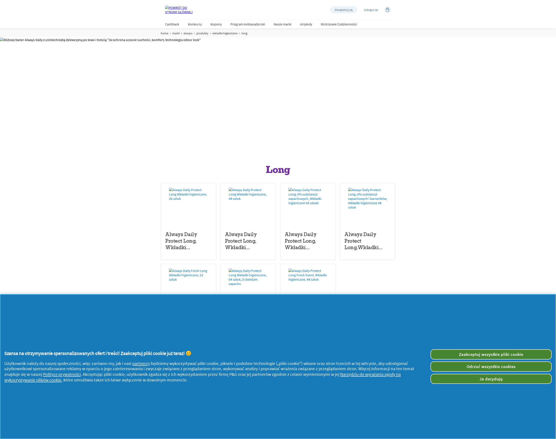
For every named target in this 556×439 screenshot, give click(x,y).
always (188, 33)
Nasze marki (282, 24)
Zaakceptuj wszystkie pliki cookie (491, 354)
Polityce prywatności (62, 374)
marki (176, 33)
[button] (343, 9)
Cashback (172, 24)
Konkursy (195, 24)
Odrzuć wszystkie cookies (491, 366)
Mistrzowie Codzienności (339, 24)
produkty (202, 33)
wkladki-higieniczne (225, 33)
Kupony (216, 24)
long (244, 33)
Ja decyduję (491, 378)
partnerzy (141, 363)
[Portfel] (387, 9)
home (164, 33)
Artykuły (306, 24)
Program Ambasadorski (247, 24)
